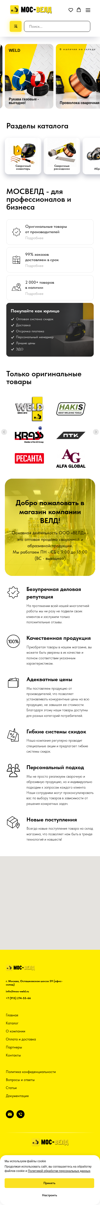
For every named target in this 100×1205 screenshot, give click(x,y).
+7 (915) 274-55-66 (18, 998)
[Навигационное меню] (88, 10)
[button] (70, 10)
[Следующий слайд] (96, 432)
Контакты (13, 1055)
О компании (15, 1031)
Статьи (11, 1088)
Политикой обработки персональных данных (59, 1171)
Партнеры (14, 1047)
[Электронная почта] (10, 1117)
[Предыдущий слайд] (4, 432)
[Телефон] (21, 1117)
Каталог (12, 1023)
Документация (17, 1096)
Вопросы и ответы (20, 1080)
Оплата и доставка (21, 1039)
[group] (29, 76)
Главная (12, 1015)
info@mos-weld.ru (17, 991)
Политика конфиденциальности (31, 1072)
